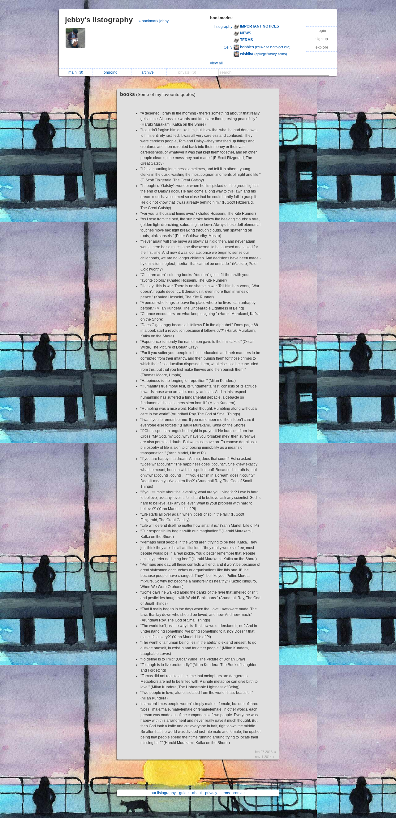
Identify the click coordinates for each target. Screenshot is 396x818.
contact (239, 793)
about (197, 793)
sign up (322, 39)
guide (184, 793)
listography (223, 26)
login (322, 30)
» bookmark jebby (154, 21)
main (75, 72)
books (158, 94)
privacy (211, 793)
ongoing (111, 72)
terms (225, 793)
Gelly (228, 47)
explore (322, 47)
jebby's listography (99, 19)
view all (216, 63)
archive (148, 72)
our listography (163, 793)
